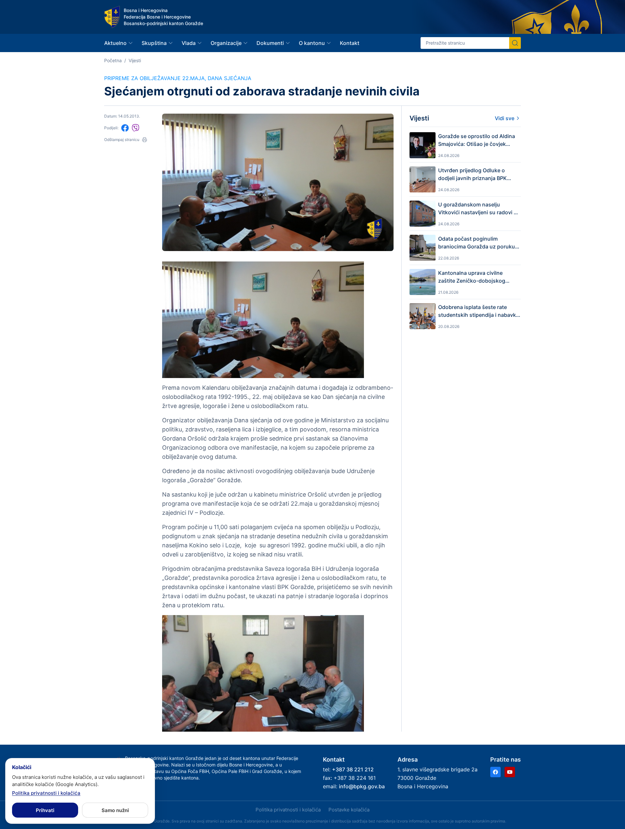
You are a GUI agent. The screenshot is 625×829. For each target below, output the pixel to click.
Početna (113, 60)
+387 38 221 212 (353, 769)
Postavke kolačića (348, 810)
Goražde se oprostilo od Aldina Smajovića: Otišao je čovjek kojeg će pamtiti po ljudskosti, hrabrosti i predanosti (476, 140)
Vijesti (135, 60)
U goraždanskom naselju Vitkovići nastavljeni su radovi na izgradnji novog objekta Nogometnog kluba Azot (479, 208)
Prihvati (45, 810)
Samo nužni (115, 810)
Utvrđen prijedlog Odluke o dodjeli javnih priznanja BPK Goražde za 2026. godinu (472, 174)
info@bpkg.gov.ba (362, 786)
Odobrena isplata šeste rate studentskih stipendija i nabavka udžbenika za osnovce (478, 311)
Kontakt (349, 43)
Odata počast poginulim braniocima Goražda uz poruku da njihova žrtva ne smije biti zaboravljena (476, 242)
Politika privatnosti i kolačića (288, 810)
